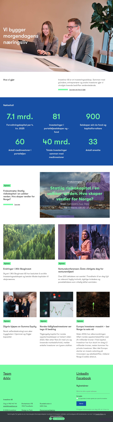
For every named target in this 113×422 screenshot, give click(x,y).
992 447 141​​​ (13, 404)
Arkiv (7, 378)
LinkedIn (82, 373)
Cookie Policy (99, 414)
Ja (50, 419)
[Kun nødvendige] (111, 416)
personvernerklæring (56, 416)
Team (7, 373)
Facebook (83, 378)
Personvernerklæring (47, 410)
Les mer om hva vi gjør (77, 90)
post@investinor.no (10, 406)
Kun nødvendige (58, 419)
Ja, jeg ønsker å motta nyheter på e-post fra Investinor (92, 398)
